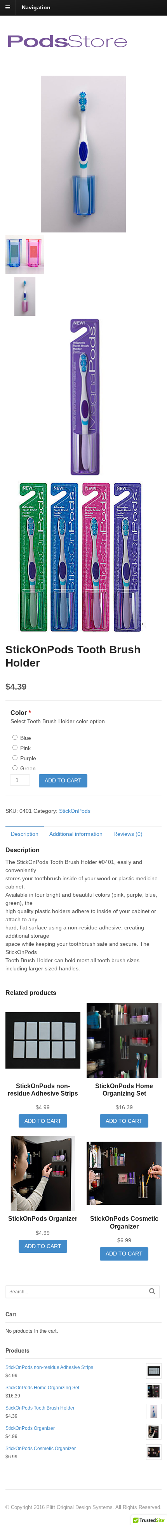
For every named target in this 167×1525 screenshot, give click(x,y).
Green (28, 768)
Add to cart (63, 780)
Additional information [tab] (76, 834)
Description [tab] (24, 834)
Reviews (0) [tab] (128, 834)
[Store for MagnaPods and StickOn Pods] (68, 47)
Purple (28, 758)
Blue (25, 738)
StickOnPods (74, 811)
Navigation (36, 7)
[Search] (152, 1291)
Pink (25, 748)
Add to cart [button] (42, 1121)
